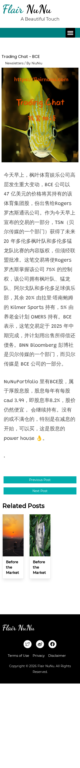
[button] (70, 33)
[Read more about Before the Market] (13, 535)
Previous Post (40, 480)
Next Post (40, 491)
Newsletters (14, 63)
